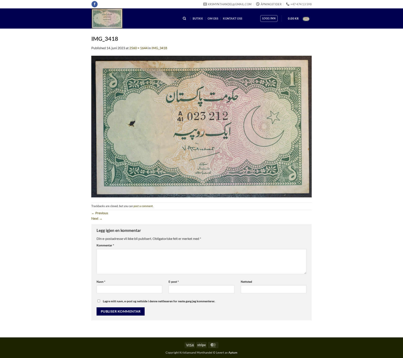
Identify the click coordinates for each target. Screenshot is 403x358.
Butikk (198, 18)
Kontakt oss (232, 18)
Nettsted (246, 281)
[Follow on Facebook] (95, 4)
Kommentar (105, 245)
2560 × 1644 (138, 48)
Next (96, 218)
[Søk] (184, 18)
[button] (268, 18)
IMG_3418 (159, 48)
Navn (101, 281)
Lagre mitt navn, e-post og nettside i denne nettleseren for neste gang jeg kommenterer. (159, 301)
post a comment (143, 206)
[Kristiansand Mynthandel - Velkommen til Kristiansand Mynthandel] (132, 18)
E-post (174, 281)
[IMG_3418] (201, 126)
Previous (99, 213)
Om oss (213, 18)
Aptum (232, 352)
